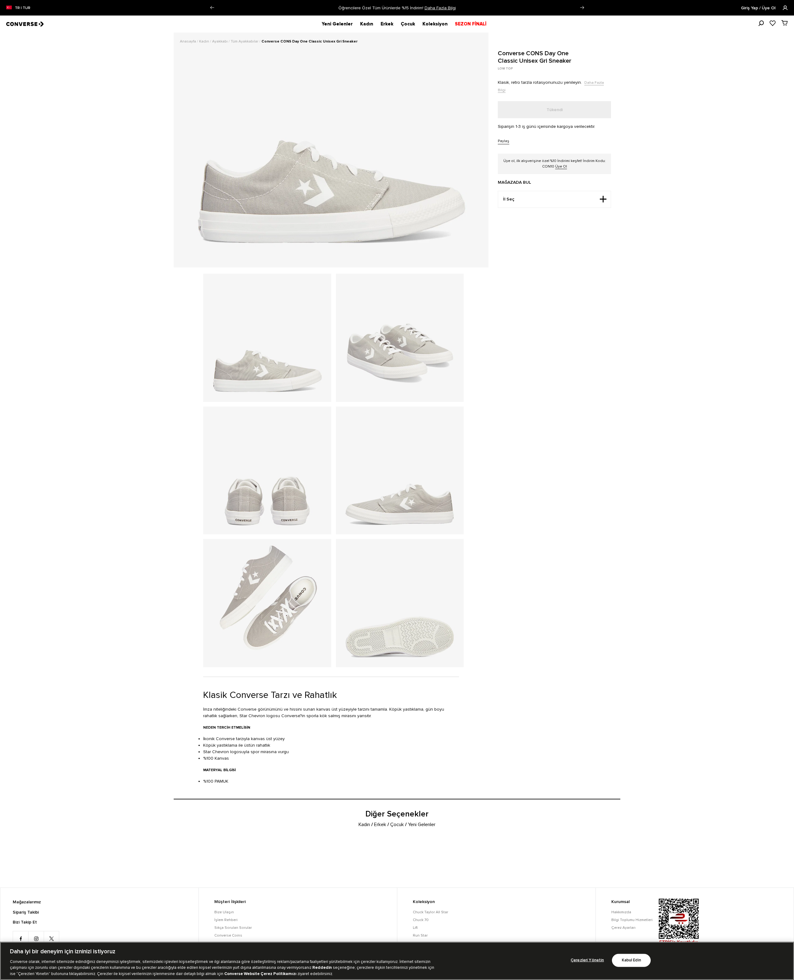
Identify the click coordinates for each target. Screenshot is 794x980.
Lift (415, 927)
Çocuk (408, 24)
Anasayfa (188, 41)
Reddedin (322, 967)
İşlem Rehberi (226, 920)
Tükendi (554, 110)
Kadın (366, 24)
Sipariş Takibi (26, 912)
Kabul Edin (631, 960)
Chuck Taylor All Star (430, 912)
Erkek (387, 24)
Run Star (420, 935)
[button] (212, 8)
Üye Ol (561, 166)
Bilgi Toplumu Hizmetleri (632, 920)
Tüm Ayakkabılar (245, 41)
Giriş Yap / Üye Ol (759, 8)
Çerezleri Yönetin (587, 960)
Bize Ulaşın (224, 912)
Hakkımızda (621, 912)
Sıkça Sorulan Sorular (233, 927)
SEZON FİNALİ (470, 24)
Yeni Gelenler (337, 24)
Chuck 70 (421, 920)
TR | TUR (22, 8)
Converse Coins (228, 935)
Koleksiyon (435, 24)
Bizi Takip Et (25, 922)
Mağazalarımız (27, 902)
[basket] (784, 23)
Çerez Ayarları (623, 927)
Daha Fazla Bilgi (440, 8)
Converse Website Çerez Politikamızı (260, 973)
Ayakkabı (220, 41)
